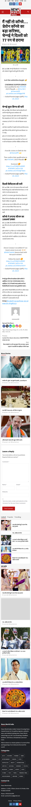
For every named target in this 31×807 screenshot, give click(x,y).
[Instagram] (16, 326)
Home (10, 800)
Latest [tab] (3, 517)
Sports (17, 769)
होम (5, 1)
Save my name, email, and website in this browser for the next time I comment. (15, 502)
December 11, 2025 (7, 442)
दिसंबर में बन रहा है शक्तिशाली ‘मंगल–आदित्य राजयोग (13, 711)
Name (4, 484)
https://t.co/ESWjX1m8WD (15, 166)
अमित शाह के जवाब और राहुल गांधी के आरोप (12, 440)
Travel (15, 772)
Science (11, 769)
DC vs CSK (19, 330)
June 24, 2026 (6, 595)
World (21, 776)
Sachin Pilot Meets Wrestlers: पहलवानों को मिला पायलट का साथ (15, 338)
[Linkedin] (10, 326)
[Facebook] (3, 326)
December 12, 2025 (7, 382)
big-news (9, 755)
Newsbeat (18, 766)
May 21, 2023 (7, 44)
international (20, 762)
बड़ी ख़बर (17, 1)
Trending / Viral (23, 772)
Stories (4, 772)
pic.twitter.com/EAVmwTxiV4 (15, 266)
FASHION (14, 759)
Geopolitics (5, 762)
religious (4, 769)
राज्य (25, 1)
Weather (15, 776)
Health (12, 762)
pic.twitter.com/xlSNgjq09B (15, 93)
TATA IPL (7, 331)
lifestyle (4, 766)
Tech (9, 772)
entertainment (6, 759)
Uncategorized (6, 776)
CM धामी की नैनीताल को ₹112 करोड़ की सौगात (12, 682)
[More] (20, 326)
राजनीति (21, 1)
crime (22, 755)
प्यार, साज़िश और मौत (17, 533)
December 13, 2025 (7, 684)
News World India (15, 382)
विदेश (13, 1)
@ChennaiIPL (15, 91)
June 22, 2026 (6, 655)
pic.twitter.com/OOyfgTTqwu (15, 171)
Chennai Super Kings (10, 330)
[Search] (28, 11)
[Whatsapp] (13, 326)
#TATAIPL (23, 87)
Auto (3, 755)
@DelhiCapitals (9, 252)
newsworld (14, 44)
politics (26, 766)
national (11, 766)
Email (18, 484)
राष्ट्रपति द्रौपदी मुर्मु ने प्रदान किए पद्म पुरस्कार (12, 593)
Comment (5, 461)
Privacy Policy (17, 800)
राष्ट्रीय (8, 1)
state (22, 769)
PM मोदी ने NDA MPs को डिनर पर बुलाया (12, 410)
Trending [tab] (17, 517)
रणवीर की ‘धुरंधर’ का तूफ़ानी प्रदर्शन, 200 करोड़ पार (14, 380)
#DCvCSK (21, 89)
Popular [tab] (10, 517)
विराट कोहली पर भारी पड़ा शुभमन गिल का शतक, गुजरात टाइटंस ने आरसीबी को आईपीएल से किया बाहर (16, 344)
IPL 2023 (25, 330)
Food (20, 759)
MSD (3, 331)
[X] (7, 326)
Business (16, 755)
